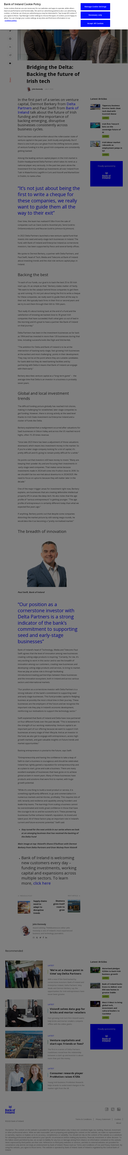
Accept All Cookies (95, 23)
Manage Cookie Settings (95, 6)
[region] (64, 14)
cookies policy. (11, 20)
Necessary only (95, 15)
